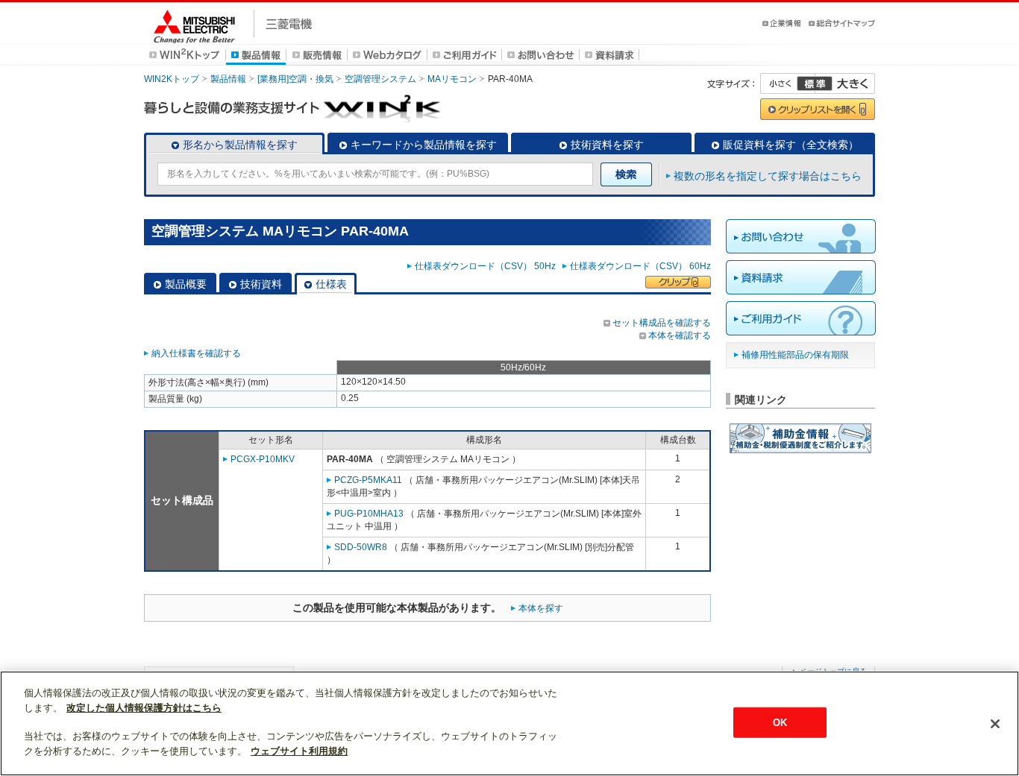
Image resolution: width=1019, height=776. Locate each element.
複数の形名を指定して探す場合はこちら (768, 176)
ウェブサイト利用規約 (299, 751)
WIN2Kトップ (171, 79)
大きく (845, 83)
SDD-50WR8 (360, 547)
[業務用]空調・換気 (295, 79)
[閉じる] (995, 723)
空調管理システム (380, 79)
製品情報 (228, 79)
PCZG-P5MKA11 (368, 480)
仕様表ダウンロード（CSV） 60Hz (640, 266)
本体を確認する (679, 335)
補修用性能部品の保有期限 (795, 355)
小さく (787, 83)
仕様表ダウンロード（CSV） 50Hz (487, 266)
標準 (815, 83)
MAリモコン (452, 79)
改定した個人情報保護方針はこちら (144, 707)
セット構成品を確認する (661, 323)
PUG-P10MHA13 (369, 513)
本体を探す (540, 608)
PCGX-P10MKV (263, 459)
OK (780, 722)
